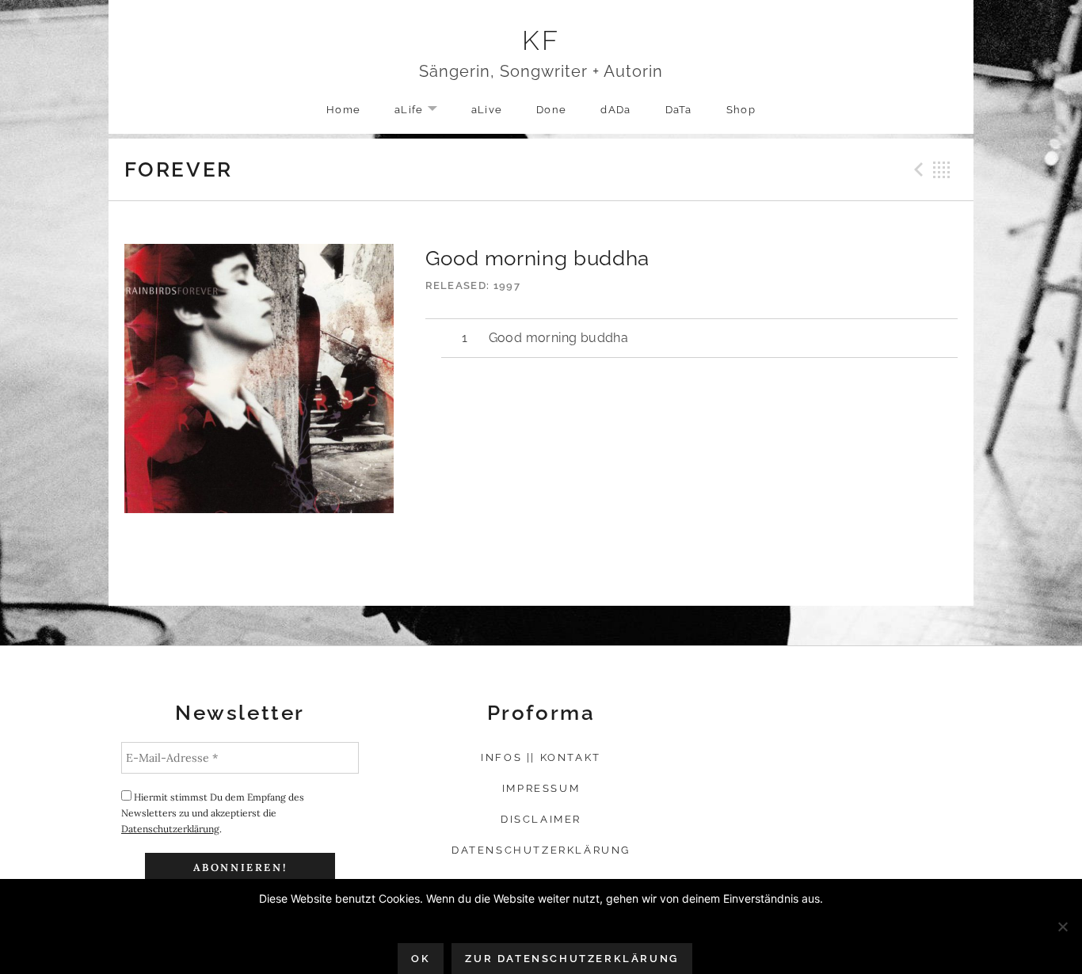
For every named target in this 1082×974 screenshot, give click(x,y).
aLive (487, 110)
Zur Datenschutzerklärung (571, 958)
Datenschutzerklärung (170, 829)
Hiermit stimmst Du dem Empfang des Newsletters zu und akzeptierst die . (212, 813)
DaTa (678, 110)
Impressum (541, 788)
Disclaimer (541, 819)
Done (551, 110)
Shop (741, 110)
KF (541, 40)
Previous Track (916, 169)
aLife (423, 110)
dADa (615, 110)
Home (343, 110)
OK (420, 958)
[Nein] (1062, 926)
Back (941, 169)
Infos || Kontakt (541, 757)
